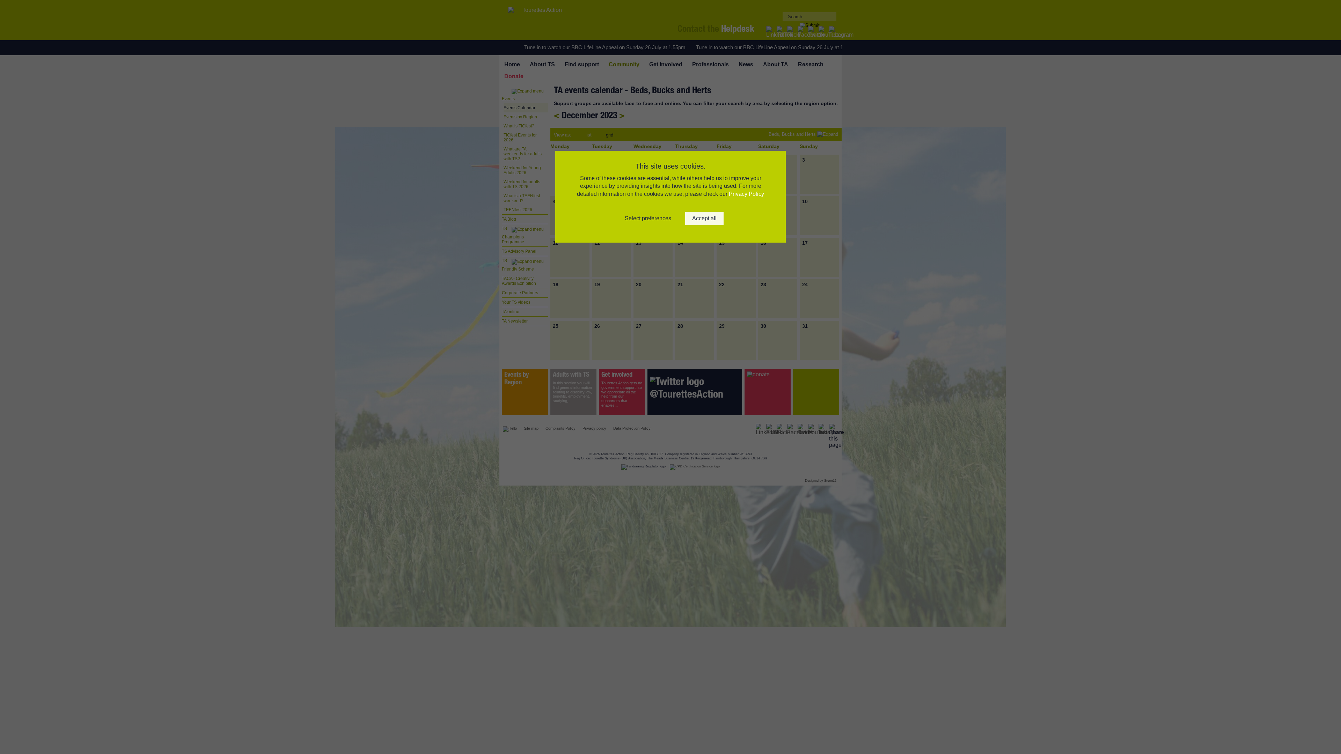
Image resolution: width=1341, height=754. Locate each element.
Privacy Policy (746, 194)
